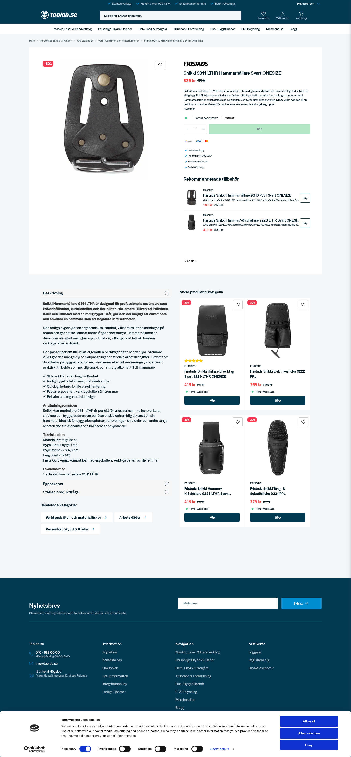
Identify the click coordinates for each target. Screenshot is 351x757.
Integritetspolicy (114, 683)
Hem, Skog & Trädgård (153, 29)
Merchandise (274, 29)
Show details (219, 749)
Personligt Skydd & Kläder (115, 29)
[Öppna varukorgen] (301, 15)
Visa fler (190, 260)
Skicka (298, 603)
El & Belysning (250, 29)
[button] (237, 15)
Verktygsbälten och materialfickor (118, 40)
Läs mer (190, 108)
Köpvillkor (109, 651)
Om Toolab (110, 667)
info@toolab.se (47, 663)
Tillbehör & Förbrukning (188, 29)
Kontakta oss (112, 659)
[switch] (125, 749)
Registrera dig (259, 659)
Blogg (293, 29)
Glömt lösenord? (261, 667)
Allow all (309, 721)
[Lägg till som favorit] (264, 15)
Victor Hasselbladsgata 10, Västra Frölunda (61, 675)
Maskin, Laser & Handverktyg (73, 29)
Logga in (255, 651)
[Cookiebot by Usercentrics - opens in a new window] (34, 749)
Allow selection (309, 733)
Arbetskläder (85, 40)
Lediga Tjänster (114, 691)
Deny (309, 745)
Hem (32, 40)
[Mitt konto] (282, 15)
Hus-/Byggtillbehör (222, 29)
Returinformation (115, 675)
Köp (305, 198)
